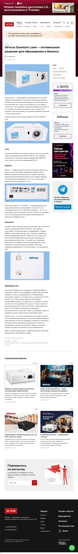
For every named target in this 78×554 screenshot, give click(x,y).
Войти (65, 531)
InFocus (61, 68)
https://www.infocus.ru (17, 338)
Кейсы (35, 26)
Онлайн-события (31, 23)
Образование (57, 74)
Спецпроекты (58, 26)
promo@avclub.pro (11, 530)
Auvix (54, 68)
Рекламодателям (66, 526)
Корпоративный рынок (59, 71)
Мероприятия (45, 23)
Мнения (27, 26)
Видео (49, 26)
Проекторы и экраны (59, 78)
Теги (68, 26)
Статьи (42, 26)
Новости (19, 26)
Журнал (19, 23)
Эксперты (56, 23)
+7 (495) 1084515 (10, 527)
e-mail (28, 333)
